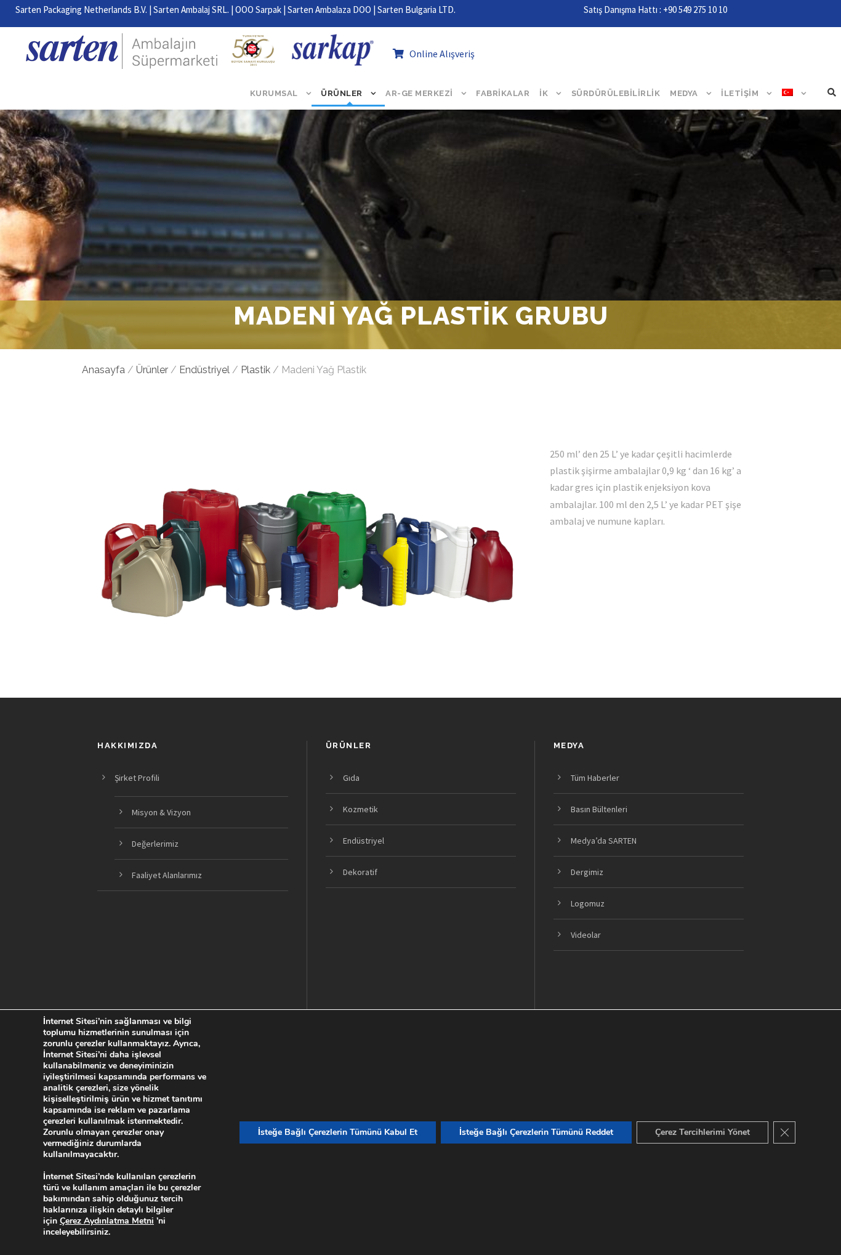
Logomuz (588, 903)
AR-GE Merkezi (419, 93)
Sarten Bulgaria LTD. (416, 9)
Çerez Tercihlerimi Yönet (702, 1132)
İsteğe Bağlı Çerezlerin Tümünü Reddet (536, 1132)
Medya (684, 93)
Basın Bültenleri (599, 809)
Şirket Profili (137, 777)
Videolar (586, 934)
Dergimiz (587, 872)
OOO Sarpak (258, 9)
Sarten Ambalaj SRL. (191, 9)
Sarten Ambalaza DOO (329, 9)
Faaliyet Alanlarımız (167, 875)
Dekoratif (360, 872)
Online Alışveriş (439, 53)
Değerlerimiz (155, 843)
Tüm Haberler (595, 777)
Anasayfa (103, 370)
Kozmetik (360, 809)
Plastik (255, 370)
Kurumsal (274, 93)
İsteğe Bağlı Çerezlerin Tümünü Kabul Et (337, 1132)
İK (543, 93)
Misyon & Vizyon (161, 812)
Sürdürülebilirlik (616, 93)
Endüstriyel (204, 370)
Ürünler (342, 93)
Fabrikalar (502, 93)
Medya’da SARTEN (604, 840)
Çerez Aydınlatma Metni (107, 1221)
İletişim (740, 93)
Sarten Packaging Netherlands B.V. (81, 9)
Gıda (351, 777)
